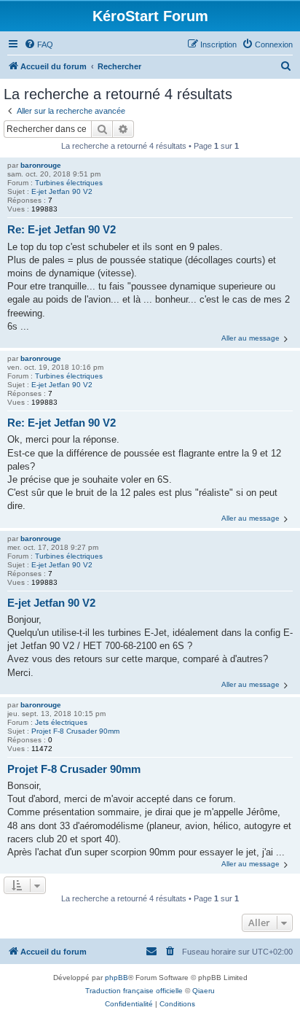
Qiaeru (203, 991)
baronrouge (40, 165)
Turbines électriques (69, 183)
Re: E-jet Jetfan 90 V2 (61, 229)
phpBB (116, 978)
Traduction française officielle (134, 991)
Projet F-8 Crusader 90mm (75, 731)
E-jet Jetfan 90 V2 (61, 191)
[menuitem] (38, 44)
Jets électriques (61, 722)
